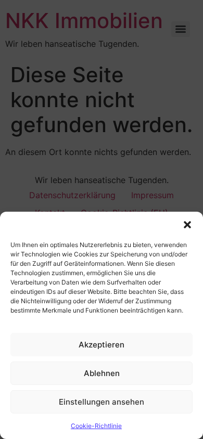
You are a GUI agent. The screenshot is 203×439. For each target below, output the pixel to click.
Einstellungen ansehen (101, 402)
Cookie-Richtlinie (96, 426)
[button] (187, 225)
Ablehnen (102, 373)
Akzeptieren (101, 345)
